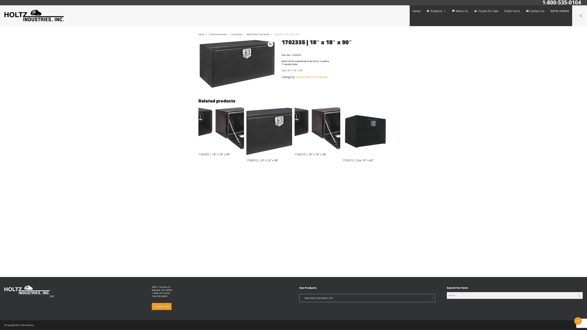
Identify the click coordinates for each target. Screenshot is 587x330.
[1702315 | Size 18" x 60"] (365, 131)
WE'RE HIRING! (559, 11)
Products (436, 11)
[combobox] (367, 298)
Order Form (512, 11)
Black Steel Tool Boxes (258, 34)
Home (417, 11)
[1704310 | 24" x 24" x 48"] (269, 131)
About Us (462, 11)
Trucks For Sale (488, 11)
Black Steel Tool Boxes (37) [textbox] (317, 298)
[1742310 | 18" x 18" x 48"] (317, 128)
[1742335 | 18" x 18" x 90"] (221, 128)
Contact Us (537, 11)
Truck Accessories (218, 34)
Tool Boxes (236, 34)
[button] (270, 44)
